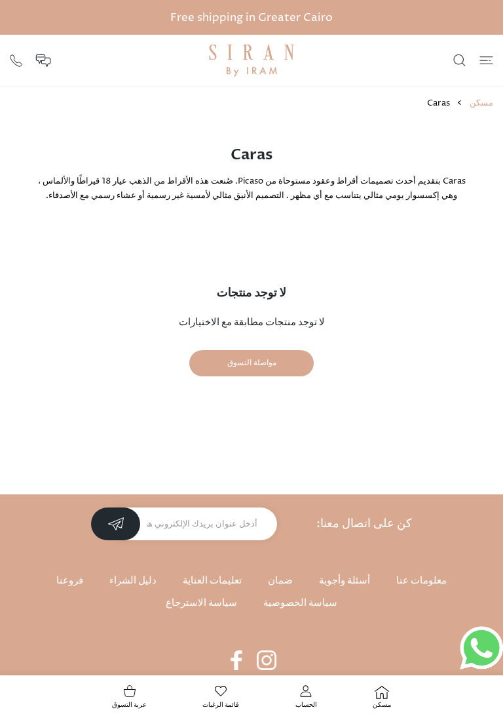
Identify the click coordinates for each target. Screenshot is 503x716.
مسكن (481, 103)
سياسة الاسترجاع (201, 603)
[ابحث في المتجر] (459, 60)
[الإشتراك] (115, 523)
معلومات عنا (421, 580)
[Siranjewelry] (251, 61)
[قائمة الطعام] (486, 60)
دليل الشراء (133, 580)
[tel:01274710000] (16, 59)
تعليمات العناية (212, 580)
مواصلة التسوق (251, 362)
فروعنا (69, 580)
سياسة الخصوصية (300, 603)
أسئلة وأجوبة (344, 580)
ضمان (280, 580)
